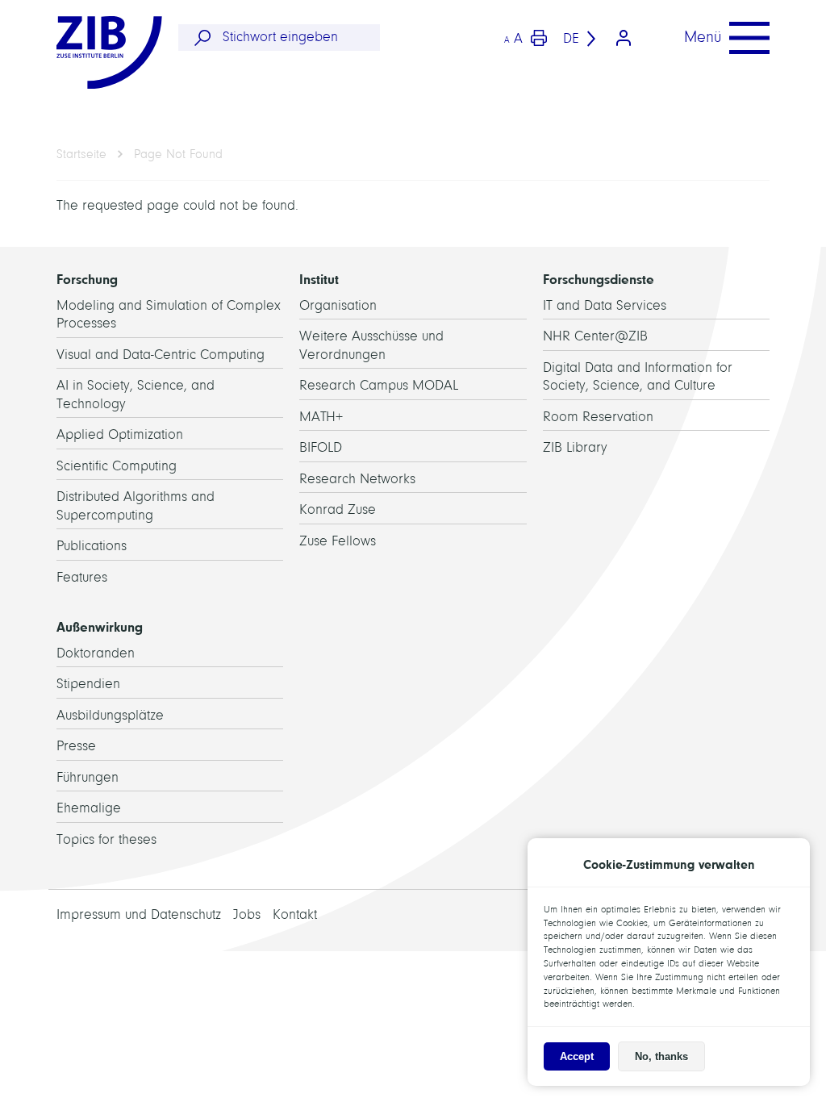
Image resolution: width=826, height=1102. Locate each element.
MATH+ (321, 416)
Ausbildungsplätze (110, 715)
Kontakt (295, 914)
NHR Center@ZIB (595, 336)
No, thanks (661, 1056)
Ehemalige (88, 808)
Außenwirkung (99, 627)
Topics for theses (106, 839)
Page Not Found (178, 154)
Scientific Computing (116, 466)
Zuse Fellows (337, 541)
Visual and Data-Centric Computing (160, 354)
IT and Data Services (604, 305)
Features (81, 577)
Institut (319, 279)
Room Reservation (598, 416)
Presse (76, 745)
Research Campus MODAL (378, 385)
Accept (577, 1056)
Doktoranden (95, 653)
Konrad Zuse (337, 509)
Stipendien (88, 683)
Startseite (81, 154)
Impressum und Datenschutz (138, 914)
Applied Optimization (119, 434)
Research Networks (357, 478)
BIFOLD (320, 447)
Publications (91, 545)
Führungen (87, 777)
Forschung (87, 279)
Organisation (338, 305)
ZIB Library (575, 447)
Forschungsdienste (598, 279)
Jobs (247, 914)
